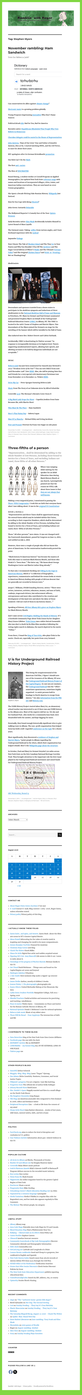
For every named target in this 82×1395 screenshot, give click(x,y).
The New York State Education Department (27, 1272)
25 (27, 877)
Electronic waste (14, 109)
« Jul (19, 886)
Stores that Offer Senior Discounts (23, 1266)
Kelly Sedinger (40, 432)
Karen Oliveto (15, 987)
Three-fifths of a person (28, 448)
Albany (13, 1224)
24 (20, 877)
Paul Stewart (32, 434)
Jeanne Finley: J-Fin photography (23, 984)
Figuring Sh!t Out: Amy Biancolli (23, 956)
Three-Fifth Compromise (18, 503)
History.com (38, 701)
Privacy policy (15, 914)
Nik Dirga (14, 1099)
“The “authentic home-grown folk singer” (34, 1300)
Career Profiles (16, 1235)
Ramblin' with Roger (14, 1386)
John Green (31, 432)
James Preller (15, 981)
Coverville (45, 430)
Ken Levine (14, 1174)
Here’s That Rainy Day (17, 414)
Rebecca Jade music (17, 1012)
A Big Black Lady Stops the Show (21, 399)
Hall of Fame (12, 432)
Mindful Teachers (17, 998)
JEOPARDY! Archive (17, 1043)
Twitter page (15, 1051)
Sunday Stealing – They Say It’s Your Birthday (34, 1305)
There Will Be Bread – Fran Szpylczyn (25, 1015)
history (10, 645)
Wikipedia (53, 194)
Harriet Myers (37, 798)
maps (48, 432)
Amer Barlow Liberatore (19, 1319)
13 (43, 869)
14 (50, 869)
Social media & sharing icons (29, 1394)
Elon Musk (30, 222)
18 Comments (45, 800)
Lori (11, 1305)
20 (43, 873)
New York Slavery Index (19, 1258)
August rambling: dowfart (28, 1328)
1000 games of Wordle (30, 1325)
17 (19, 873)
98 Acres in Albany (17, 1160)
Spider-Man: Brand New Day (24, 1317)
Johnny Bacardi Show (18, 1088)
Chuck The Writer (17, 950)
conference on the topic (42, 729)
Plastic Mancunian (17, 1308)
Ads (22, 123)
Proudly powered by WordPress (43, 1386)
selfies (33, 230)
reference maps (50, 179)
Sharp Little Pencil (17, 1110)
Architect (47, 247)
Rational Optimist (17, 1009)
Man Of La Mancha (15, 419)
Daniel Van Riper (54, 430)
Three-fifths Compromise (36, 645)
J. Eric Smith (15, 976)
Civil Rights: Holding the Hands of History (40, 616)
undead (35, 233)
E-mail (13, 909)
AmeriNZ (13, 1071)
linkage (20, 238)
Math (28, 160)
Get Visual (14, 967)
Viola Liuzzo (31, 621)
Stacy (12, 1334)
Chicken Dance (34, 252)
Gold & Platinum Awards (19, 1168)
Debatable (30, 208)
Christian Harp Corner (19, 948)
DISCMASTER (23, 171)
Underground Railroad (38, 687)
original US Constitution (49, 506)
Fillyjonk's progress (18, 1082)
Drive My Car (13, 383)
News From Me (16, 1177)
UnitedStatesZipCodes (19, 1278)
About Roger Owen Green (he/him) (24, 906)
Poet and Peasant (15, 425)
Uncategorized (27, 430)
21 (50, 873)
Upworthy (14, 1280)
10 (20, 869)
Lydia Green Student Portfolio (22, 993)
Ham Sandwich (22, 432)
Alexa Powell (15, 939)
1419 (18, 394)
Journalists (36, 115)
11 (27, 869)
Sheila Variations (17, 1196)
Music (10, 388)
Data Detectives (16, 1037)
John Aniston (13, 143)
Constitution (50, 643)
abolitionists (38, 430)
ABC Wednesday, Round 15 (18, 793)
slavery (15, 645)
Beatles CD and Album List (20, 1163)
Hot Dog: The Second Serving (37, 1303)
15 (58, 869)
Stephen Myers (51, 434)
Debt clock (14, 1247)
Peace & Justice (16, 1004)
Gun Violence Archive (18, 1138)
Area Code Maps (16, 1227)
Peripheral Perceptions (19, 1104)
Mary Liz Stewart (13, 434)
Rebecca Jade (13, 366)
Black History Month (39, 643)
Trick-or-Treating (52, 252)
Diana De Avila (16, 953)
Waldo (36, 250)
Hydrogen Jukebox (17, 973)
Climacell (13, 1238)
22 (58, 873)
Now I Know (23, 434)
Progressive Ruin (16, 1188)
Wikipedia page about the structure (43, 746)
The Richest (15, 1205)
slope (12, 1300)
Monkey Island (34, 244)
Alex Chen (14, 1331)
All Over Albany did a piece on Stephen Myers (43, 607)
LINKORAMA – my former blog (22, 1046)
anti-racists (20, 165)
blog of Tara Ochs (35, 635)
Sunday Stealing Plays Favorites (29, 1334)
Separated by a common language (23, 1194)
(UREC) (33, 322)
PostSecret (14, 1185)
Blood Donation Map (18, 1230)
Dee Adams (14, 1076)
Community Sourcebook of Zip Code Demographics (30, 1241)
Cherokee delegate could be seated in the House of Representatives (35, 137)
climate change (42, 104)
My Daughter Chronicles (19, 1096)
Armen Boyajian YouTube (20, 945)
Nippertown (15, 1180)
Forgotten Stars (16, 1085)
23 (12, 877)
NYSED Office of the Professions (22, 1264)
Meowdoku (14, 1325)
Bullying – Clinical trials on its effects (25, 1233)
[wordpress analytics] (35, 1352)
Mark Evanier (54, 432)
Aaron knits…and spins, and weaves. (24, 934)
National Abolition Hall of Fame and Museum (42, 313)
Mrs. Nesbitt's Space (18, 1090)
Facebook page (16, 1040)
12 (35, 869)
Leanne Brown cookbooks (20, 1252)
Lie (52, 244)
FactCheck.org (15, 1132)
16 (12, 873)
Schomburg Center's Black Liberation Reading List (30, 1191)
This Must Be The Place (17, 408)
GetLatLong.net (16, 1250)
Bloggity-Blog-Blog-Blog (20, 1073)
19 (35, 873)
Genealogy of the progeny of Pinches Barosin (28, 962)
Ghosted (35, 202)
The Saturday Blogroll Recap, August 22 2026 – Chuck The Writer (36, 1314)
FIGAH (57, 643)
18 (27, 873)
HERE (32, 371)
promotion (50, 154)
